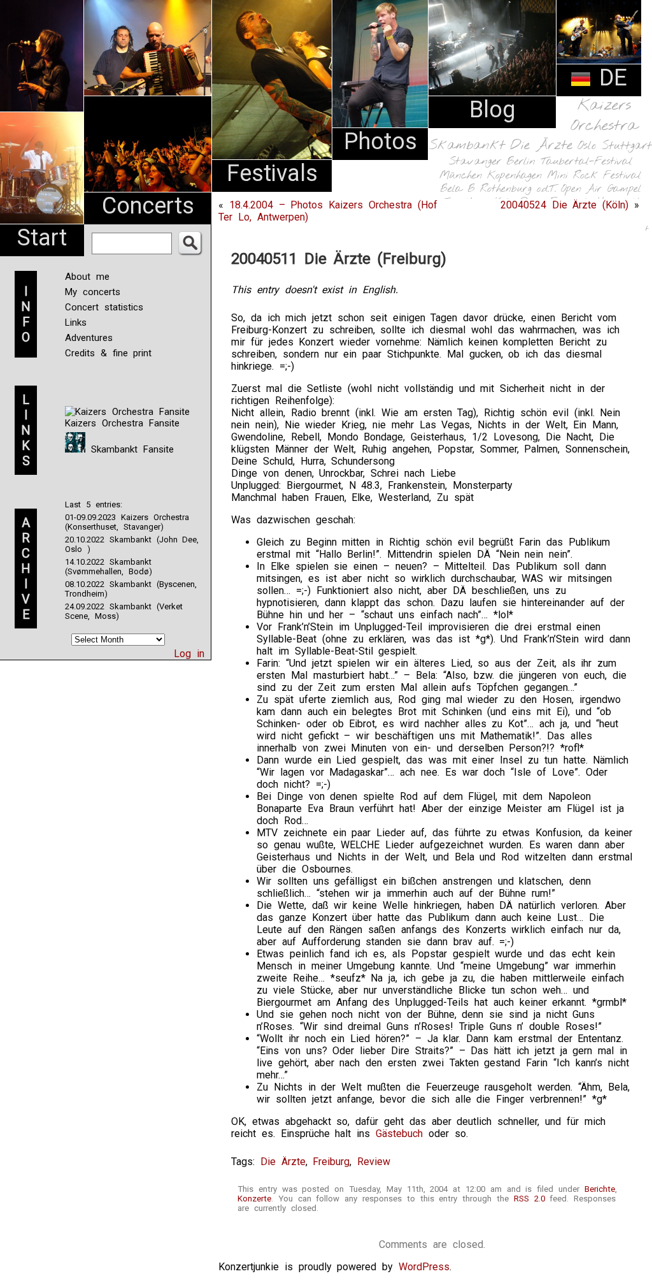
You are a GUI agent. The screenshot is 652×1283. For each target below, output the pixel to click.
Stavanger (475, 161)
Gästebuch (399, 1133)
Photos (380, 141)
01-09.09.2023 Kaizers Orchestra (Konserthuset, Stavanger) (127, 522)
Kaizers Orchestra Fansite (122, 423)
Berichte (600, 1189)
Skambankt (467, 145)
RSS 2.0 (529, 1198)
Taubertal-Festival (586, 162)
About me (87, 276)
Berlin (520, 161)
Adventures (89, 338)
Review (373, 1162)
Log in (189, 654)
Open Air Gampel (601, 189)
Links (76, 322)
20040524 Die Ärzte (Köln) (564, 205)
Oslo (587, 146)
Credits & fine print (108, 353)
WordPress (424, 1267)
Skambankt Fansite (129, 449)
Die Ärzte (541, 145)
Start (42, 237)
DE (609, 77)
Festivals (272, 173)
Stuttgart (627, 146)
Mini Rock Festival (594, 175)
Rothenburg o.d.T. (518, 189)
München (460, 175)
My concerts (92, 292)
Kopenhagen (514, 175)
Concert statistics (104, 307)
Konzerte (254, 1198)
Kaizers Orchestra (603, 116)
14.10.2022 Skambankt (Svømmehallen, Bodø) (108, 566)
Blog (492, 109)
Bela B (457, 189)
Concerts (148, 205)
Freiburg (331, 1162)
